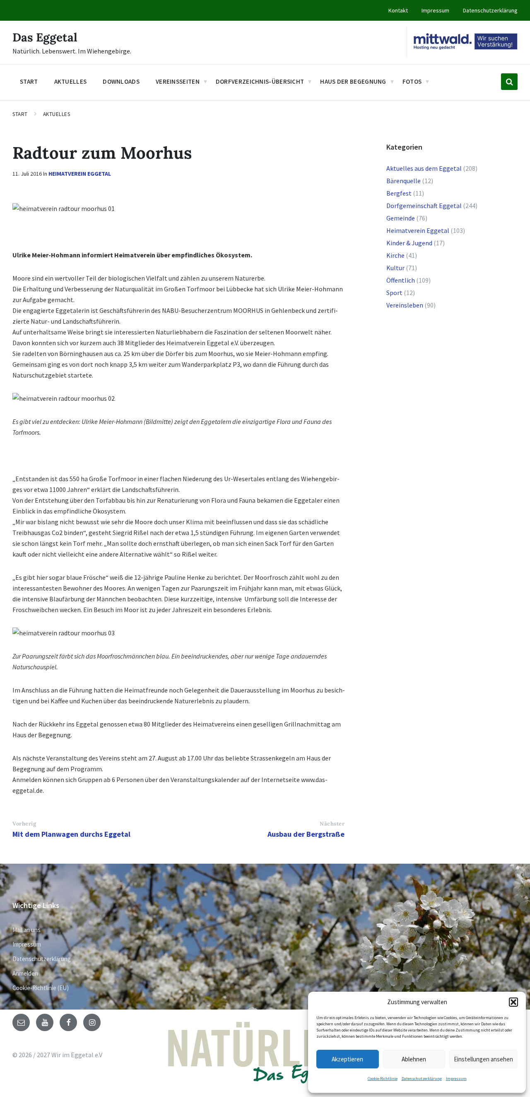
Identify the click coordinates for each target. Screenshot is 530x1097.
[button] (513, 1002)
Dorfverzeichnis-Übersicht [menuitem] (260, 81)
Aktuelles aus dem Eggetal (424, 168)
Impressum (456, 1078)
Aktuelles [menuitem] (70, 81)
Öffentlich (400, 280)
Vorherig (24, 823)
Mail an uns (26, 930)
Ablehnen (414, 1059)
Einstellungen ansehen (483, 1059)
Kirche (395, 255)
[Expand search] (509, 81)
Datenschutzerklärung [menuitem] (490, 10)
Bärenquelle (403, 181)
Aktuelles (56, 114)
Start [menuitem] (29, 81)
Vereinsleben (404, 305)
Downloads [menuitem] (121, 81)
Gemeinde (400, 218)
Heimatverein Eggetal (79, 173)
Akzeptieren (347, 1059)
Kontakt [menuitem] (398, 10)
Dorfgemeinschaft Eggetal (424, 205)
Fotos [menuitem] (412, 81)
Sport (394, 292)
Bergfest (399, 193)
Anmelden (25, 973)
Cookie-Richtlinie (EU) (40, 988)
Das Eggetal (44, 37)
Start (20, 114)
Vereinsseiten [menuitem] (178, 81)
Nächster (332, 823)
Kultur (395, 268)
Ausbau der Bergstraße (305, 834)
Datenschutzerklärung (422, 1078)
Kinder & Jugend (409, 243)
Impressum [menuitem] (435, 10)
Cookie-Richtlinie (383, 1078)
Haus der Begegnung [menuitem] (353, 81)
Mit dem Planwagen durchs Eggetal (71, 834)
